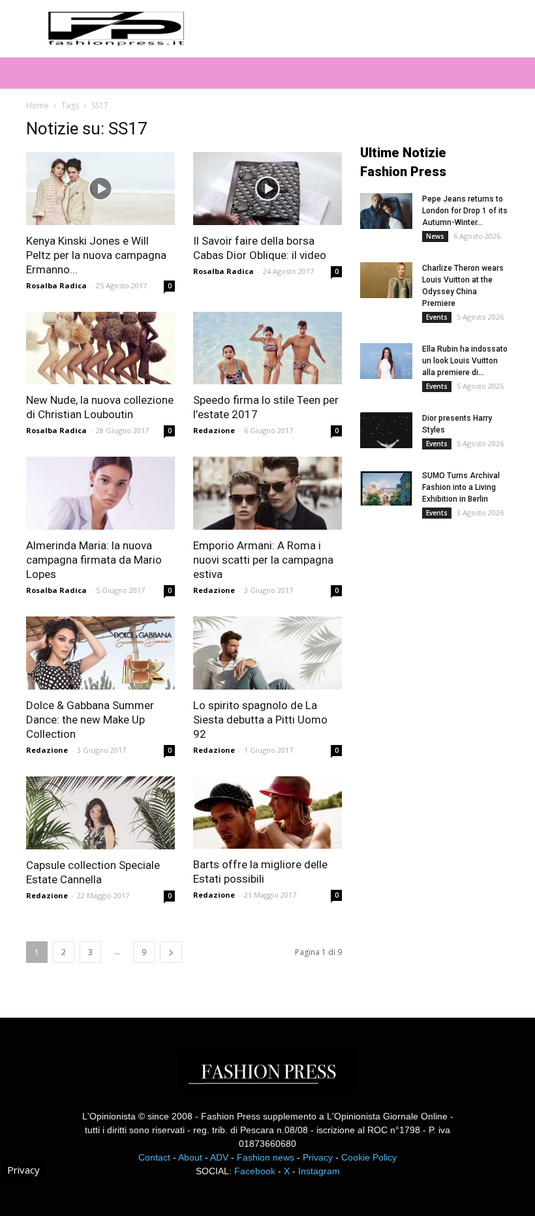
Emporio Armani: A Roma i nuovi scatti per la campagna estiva (263, 560)
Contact (154, 1157)
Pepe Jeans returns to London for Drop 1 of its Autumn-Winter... (465, 210)
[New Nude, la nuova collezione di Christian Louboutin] (100, 348)
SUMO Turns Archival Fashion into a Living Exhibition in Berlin (461, 487)
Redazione (214, 430)
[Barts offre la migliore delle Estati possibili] (267, 812)
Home (37, 105)
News (435, 236)
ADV (219, 1157)
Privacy (318, 1157)
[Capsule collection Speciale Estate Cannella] (100, 813)
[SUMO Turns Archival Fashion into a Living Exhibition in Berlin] (386, 488)
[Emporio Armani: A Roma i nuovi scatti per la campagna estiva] (267, 493)
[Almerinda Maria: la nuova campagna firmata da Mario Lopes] (100, 493)
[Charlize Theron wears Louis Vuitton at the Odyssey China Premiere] (386, 280)
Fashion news (265, 1157)
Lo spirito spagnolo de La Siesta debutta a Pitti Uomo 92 (260, 719)
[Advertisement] (447, 634)
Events (437, 317)
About (190, 1157)
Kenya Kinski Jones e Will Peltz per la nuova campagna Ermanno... (96, 255)
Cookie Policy (369, 1157)
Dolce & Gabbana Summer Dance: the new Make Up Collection (90, 719)
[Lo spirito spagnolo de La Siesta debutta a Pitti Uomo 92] (267, 653)
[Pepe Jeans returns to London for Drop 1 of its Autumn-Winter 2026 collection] (386, 211)
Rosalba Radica (56, 285)
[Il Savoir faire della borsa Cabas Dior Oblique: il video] (267, 188)
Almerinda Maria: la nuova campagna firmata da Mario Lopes (94, 560)
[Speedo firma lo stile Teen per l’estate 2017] (267, 348)
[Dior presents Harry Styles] (386, 430)
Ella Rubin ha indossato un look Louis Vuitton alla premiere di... (465, 360)
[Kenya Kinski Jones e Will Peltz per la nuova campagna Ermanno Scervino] (100, 188)
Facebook (254, 1171)
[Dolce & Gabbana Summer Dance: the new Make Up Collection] (100, 653)
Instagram (319, 1171)
